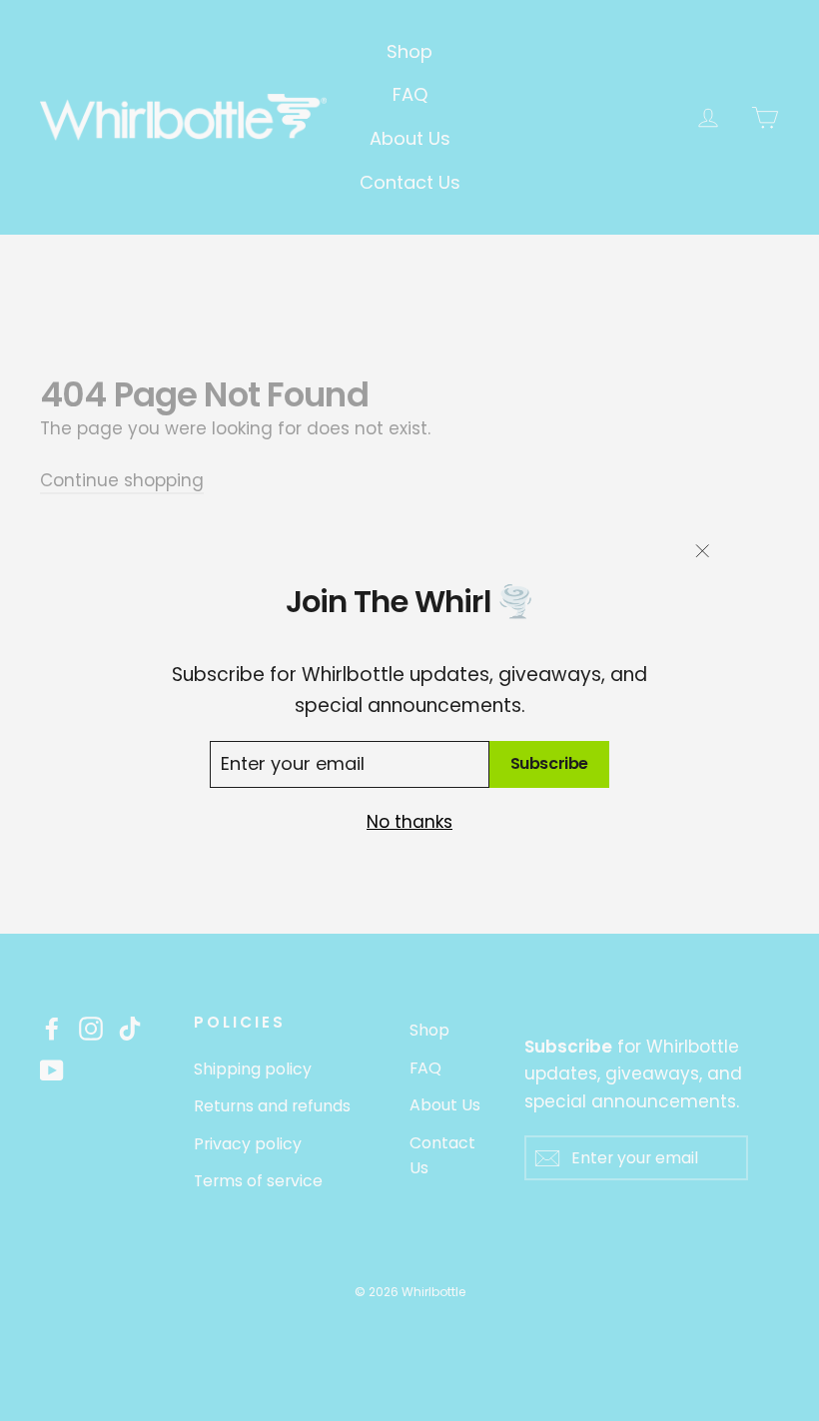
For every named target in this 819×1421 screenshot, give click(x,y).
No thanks (409, 822)
